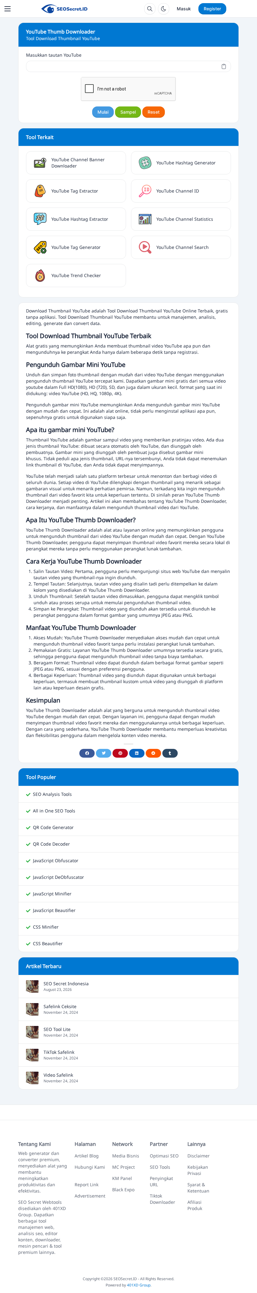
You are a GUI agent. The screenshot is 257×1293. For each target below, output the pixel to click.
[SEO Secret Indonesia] (32, 989)
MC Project (123, 1167)
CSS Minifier (46, 927)
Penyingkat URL (161, 1181)
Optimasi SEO (164, 1156)
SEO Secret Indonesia (66, 983)
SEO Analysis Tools (52, 794)
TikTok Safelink (59, 1052)
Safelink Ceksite (60, 1006)
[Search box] (149, 8)
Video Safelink (58, 1075)
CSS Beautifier (48, 943)
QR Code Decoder (51, 844)
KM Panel (122, 1178)
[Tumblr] (170, 753)
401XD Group (138, 1285)
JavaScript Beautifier (54, 910)
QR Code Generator (53, 827)
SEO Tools (160, 1167)
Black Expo (123, 1190)
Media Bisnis (125, 1156)
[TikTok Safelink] (32, 1058)
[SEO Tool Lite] (32, 1035)
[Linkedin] (136, 753)
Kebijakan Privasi (197, 1170)
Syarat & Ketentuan (198, 1188)
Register (212, 8)
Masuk (184, 8)
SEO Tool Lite (57, 1029)
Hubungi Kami (90, 1167)
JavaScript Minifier (52, 894)
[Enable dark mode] (163, 8)
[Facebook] (87, 753)
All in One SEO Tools (54, 811)
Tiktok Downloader (162, 1199)
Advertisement (90, 1196)
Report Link (86, 1184)
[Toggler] (8, 9)
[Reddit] (153, 753)
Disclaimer (198, 1156)
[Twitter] (103, 753)
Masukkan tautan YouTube (53, 55)
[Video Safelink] (32, 1081)
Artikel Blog (87, 1156)
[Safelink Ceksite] (32, 1012)
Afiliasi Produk (194, 1205)
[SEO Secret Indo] (64, 8)
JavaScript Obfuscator (55, 860)
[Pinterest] (120, 753)
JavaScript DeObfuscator (58, 877)
